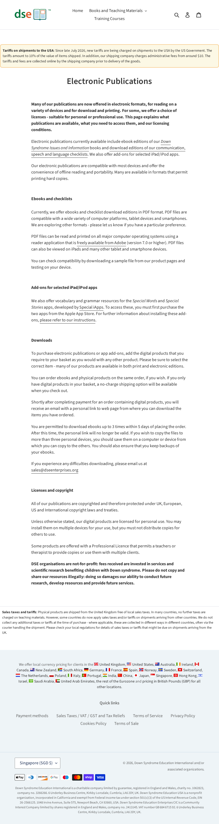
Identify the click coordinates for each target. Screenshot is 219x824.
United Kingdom (112, 664)
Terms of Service (148, 716)
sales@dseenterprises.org (54, 470)
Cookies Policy (93, 723)
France (116, 670)
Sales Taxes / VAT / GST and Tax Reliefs (90, 716)
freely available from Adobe (101, 243)
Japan (144, 675)
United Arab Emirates (78, 681)
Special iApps (91, 307)
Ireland (187, 664)
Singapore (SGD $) (36, 763)
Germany (96, 670)
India (112, 675)
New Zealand (46, 670)
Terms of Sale (126, 723)
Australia (168, 664)
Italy (76, 675)
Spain (133, 670)
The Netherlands (34, 675)
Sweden (170, 670)
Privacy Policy (183, 716)
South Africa (73, 670)
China (127, 675)
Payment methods (32, 716)
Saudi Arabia (44, 681)
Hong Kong (188, 675)
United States (143, 664)
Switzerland (192, 670)
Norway (150, 670)
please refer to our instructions (67, 320)
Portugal (94, 675)
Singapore (164, 675)
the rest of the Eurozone (115, 681)
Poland (60, 675)
